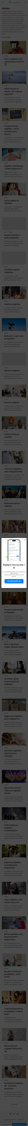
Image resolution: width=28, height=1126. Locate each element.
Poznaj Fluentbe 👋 (14, 581)
